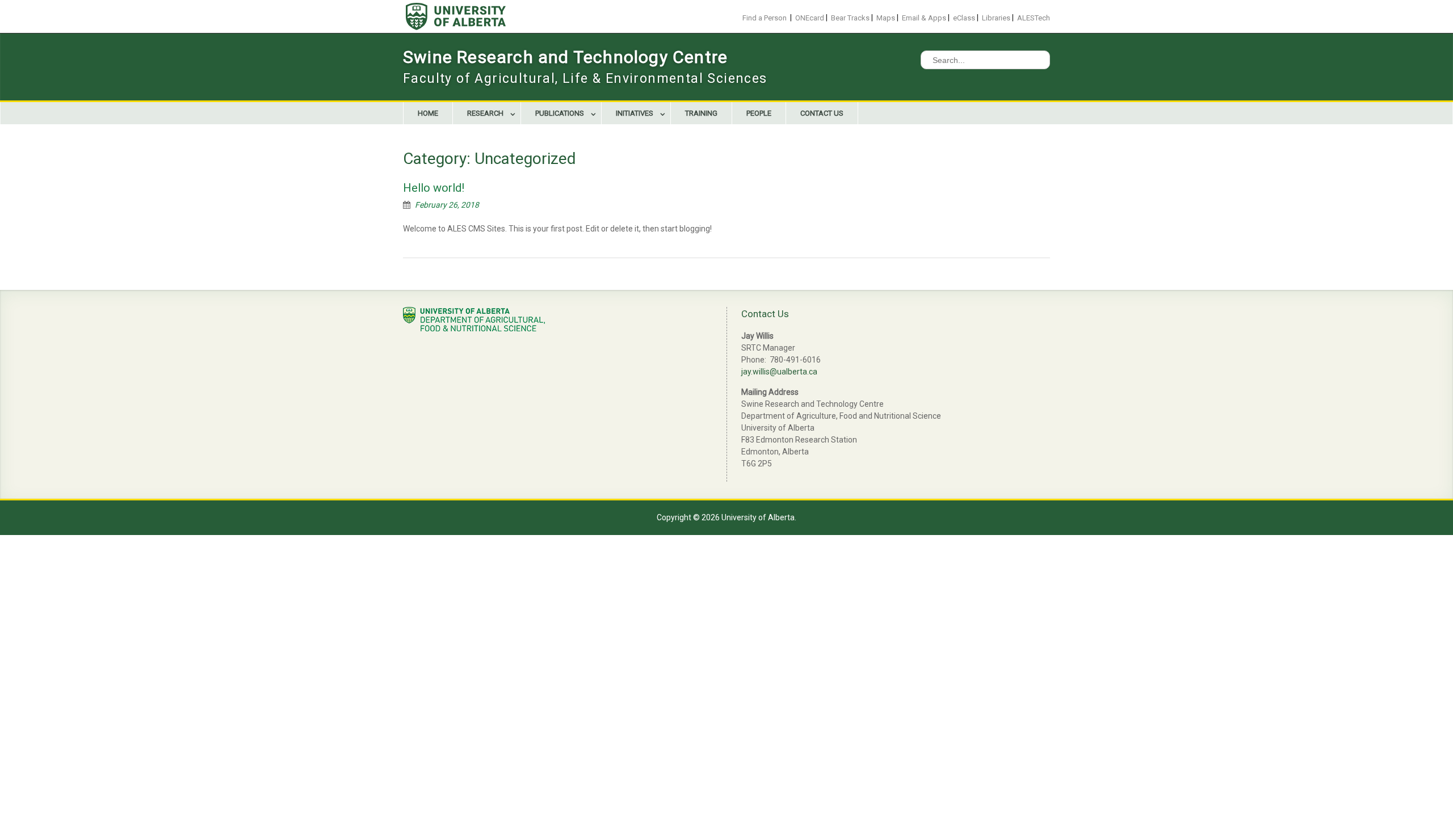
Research (485, 113)
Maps (885, 18)
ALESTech (1033, 18)
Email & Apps (924, 18)
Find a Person (764, 18)
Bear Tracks (850, 18)
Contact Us (821, 113)
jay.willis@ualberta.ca (779, 371)
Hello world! (433, 188)
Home (428, 113)
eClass (964, 18)
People (758, 113)
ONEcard (809, 18)
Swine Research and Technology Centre (565, 57)
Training (701, 113)
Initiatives (634, 113)
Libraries (996, 18)
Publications (559, 113)
